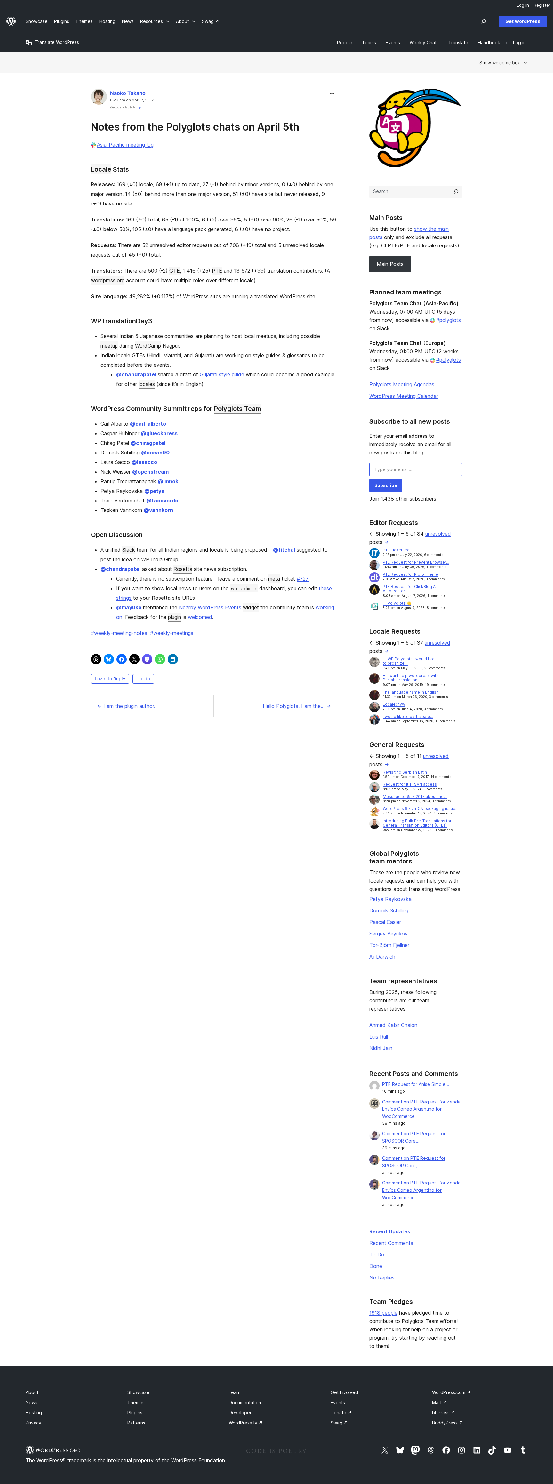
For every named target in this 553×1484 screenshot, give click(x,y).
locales (147, 384)
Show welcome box (499, 62)
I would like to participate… (408, 716)
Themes (136, 1402)
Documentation (245, 1402)
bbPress (443, 1412)
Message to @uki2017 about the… (415, 796)
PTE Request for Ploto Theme (410, 574)
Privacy (33, 1422)
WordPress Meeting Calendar (403, 396)
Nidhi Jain (380, 1048)
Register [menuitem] (542, 5)
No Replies (382, 1277)
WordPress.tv (246, 1422)
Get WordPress (523, 21)
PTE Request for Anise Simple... (415, 1084)
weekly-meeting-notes (119, 633)
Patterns (136, 1422)
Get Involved (344, 1392)
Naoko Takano (128, 93)
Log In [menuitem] (523, 5)
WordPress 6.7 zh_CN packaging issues (420, 808)
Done (375, 1266)
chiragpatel (148, 443)
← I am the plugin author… (127, 706)
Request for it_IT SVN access (410, 784)
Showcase (138, 1392)
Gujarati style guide (222, 374)
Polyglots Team (237, 409)
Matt (439, 1402)
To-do (143, 678)
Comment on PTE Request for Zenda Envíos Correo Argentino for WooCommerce (421, 1109)
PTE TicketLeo (396, 550)
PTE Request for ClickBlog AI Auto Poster (410, 588)
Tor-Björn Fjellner (389, 945)
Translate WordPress (57, 42)
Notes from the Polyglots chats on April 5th (195, 127)
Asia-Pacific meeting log (125, 144)
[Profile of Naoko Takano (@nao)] (99, 98)
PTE (217, 271)
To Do (376, 1254)
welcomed (200, 617)
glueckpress (159, 433)
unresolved (438, 534)
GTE (174, 271)
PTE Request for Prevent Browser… (416, 562)
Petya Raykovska (390, 899)
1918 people (383, 1313)
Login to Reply (110, 679)
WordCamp (148, 345)
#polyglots (448, 320)
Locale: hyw (394, 704)
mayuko (128, 607)
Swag (339, 1422)
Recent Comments (391, 1243)
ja (140, 107)
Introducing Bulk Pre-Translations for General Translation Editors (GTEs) (417, 823)
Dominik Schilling (388, 910)
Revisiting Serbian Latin (405, 772)
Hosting (34, 1412)
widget (251, 607)
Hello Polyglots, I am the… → (297, 706)
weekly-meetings (171, 633)
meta (274, 578)
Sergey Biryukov (388, 933)
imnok (168, 481)
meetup (109, 345)
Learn (235, 1392)
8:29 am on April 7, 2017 (132, 100)
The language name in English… (412, 692)
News (31, 1402)
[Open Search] (484, 21)
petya (154, 491)
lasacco (144, 462)
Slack (128, 550)
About (32, 1392)
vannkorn (158, 510)
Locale (101, 169)
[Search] (456, 192)
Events (338, 1402)
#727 (303, 578)
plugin (174, 617)
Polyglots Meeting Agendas (401, 384)
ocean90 (155, 452)
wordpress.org (107, 280)
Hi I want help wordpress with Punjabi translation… (410, 677)
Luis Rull (378, 1036)
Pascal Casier (385, 922)
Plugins (134, 1412)
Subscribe (385, 485)
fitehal (284, 550)
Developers (241, 1412)
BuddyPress (447, 1422)
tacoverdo (162, 500)
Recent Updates (389, 1231)
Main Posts (390, 264)
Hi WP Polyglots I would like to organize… (409, 661)
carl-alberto (148, 424)
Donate (341, 1412)
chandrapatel (136, 374)
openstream (150, 472)
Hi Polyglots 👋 (397, 603)
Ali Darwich (382, 956)
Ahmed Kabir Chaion (393, 1025)
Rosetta (182, 569)
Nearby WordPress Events (210, 607)
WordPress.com (451, 1392)
